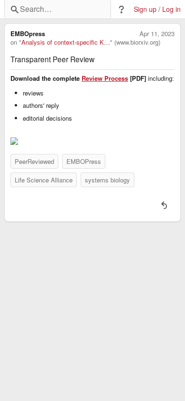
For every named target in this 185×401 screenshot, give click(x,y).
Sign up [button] (145, 9)
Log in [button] (171, 9)
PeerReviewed (34, 161)
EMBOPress (83, 161)
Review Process (105, 78)
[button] (121, 9)
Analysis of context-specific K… (65, 42)
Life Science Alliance (44, 180)
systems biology (107, 180)
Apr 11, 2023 (157, 33)
